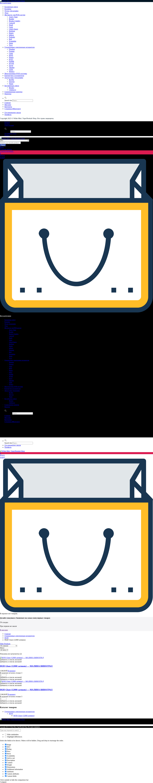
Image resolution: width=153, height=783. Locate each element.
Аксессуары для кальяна (13, 78)
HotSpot (12, 31)
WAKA (11, 71)
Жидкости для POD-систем (14, 15)
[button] (5, 98)
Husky (11, 33)
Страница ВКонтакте (12, 109)
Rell (10, 39)
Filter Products (5, 644)
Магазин (7, 105)
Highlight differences (14, 737)
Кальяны (7, 9)
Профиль (7, 115)
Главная (7, 103)
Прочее (12, 82)
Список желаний (9, 125)
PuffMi (11, 61)
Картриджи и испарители (14, 76)
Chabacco (12, 90)
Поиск (3, 145)
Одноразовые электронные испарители (19, 47)
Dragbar (12, 49)
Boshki (11, 19)
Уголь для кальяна (11, 11)
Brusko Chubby (14, 21)
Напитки (7, 94)
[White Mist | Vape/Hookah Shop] (12, 1)
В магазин (4, 630)
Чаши (11, 84)
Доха (6, 13)
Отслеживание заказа (12, 113)
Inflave (11, 35)
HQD (11, 55)
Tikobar (11, 67)
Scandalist (12, 41)
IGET (11, 59)
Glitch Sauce (13, 29)
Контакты (8, 107)
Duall (11, 25)
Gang (11, 27)
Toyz (11, 45)
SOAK (11, 63)
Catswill (12, 23)
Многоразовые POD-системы (15, 74)
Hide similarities (13, 734)
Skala (11, 43)
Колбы (11, 80)
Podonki (12, 37)
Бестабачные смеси (11, 86)
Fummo (11, 51)
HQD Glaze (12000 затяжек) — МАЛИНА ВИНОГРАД (26, 666)
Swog (11, 65)
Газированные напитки (13, 92)
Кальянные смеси (11, 7)
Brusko (11, 88)
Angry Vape (13, 17)
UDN (11, 69)
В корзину (11, 671)
